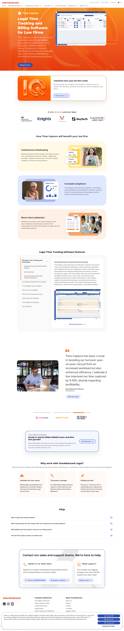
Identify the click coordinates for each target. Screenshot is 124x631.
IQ (3, 6)
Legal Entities (39, 608)
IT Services (47, 6)
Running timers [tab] (29, 272)
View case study (73, 396)
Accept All (110, 616)
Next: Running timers (76, 324)
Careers (68, 603)
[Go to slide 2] (62, 416)
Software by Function (32, 6)
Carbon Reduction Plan (42, 603)
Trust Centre (105, 2)
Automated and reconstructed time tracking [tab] (35, 267)
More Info (110, 619)
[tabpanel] (77, 293)
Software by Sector (14, 6)
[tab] (35, 261)
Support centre (84, 580)
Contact (113, 2)
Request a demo (25, 65)
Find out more (60, 95)
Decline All (110, 623)
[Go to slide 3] (82, 416)
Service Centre (94, 2)
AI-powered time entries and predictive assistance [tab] (33, 277)
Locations (69, 608)
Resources (71, 6)
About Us (83, 6)
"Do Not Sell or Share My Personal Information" (69, 619)
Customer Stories (60, 6)
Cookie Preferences (41, 606)
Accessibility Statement (42, 601)
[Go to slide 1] (42, 416)
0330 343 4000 (36, 580)
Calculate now (86, 441)
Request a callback (59, 580)
